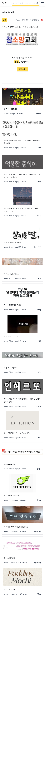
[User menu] (42, 3)
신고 (41, 20)
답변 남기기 (22, 69)
